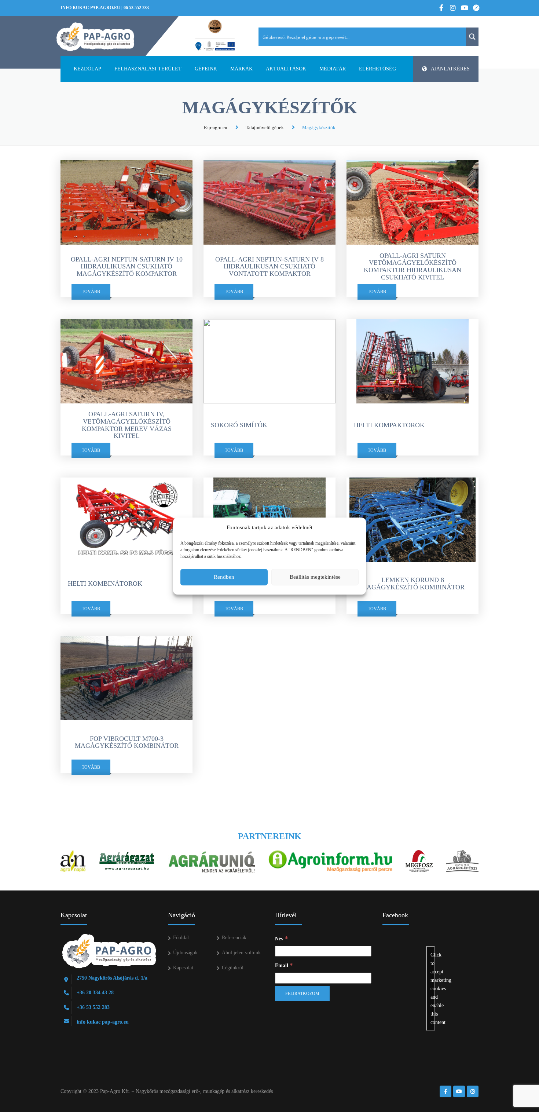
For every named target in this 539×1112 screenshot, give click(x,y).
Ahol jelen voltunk (241, 952)
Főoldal (181, 937)
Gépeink (206, 69)
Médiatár (332, 69)
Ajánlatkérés (450, 69)
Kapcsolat (183, 967)
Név (281, 938)
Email (284, 965)
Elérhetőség (377, 69)
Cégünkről (232, 967)
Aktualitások (286, 69)
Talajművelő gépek (265, 127)
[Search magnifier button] (472, 37)
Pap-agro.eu (215, 127)
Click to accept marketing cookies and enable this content (432, 988)
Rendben (224, 577)
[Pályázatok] (215, 35)
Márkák (241, 69)
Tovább (91, 291)
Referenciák (234, 937)
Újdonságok (185, 952)
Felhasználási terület (148, 69)
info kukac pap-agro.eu (90, 7)
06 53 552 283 (136, 7)
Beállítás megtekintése (315, 577)
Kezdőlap (87, 69)
